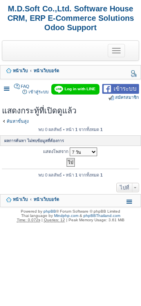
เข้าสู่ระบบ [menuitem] (39, 91)
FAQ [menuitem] (25, 86)
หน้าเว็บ (20, 70)
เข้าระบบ (125, 88)
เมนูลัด (7, 86)
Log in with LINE (80, 89)
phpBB (49, 211)
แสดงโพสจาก (56, 151)
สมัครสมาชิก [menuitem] (127, 97)
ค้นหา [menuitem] (134, 72)
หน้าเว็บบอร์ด (46, 70)
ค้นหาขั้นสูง (18, 121)
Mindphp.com (66, 215)
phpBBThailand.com (101, 215)
